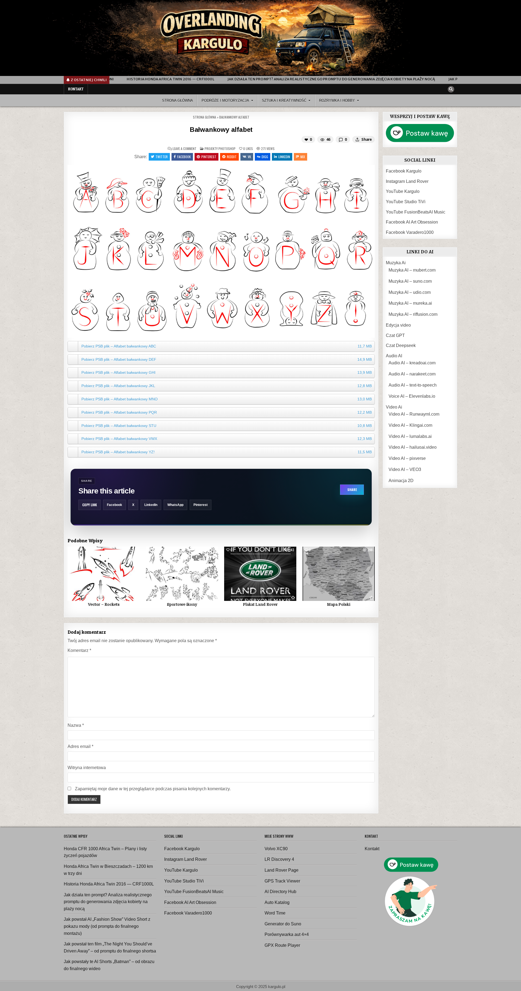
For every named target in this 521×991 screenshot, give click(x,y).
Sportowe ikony (182, 604)
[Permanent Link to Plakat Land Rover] (260, 574)
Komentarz (79, 650)
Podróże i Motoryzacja (225, 100)
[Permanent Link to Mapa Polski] (339, 574)
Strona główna (204, 117)
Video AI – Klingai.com (410, 425)
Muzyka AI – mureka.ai (410, 303)
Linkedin (284, 156)
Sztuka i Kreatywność (284, 100)
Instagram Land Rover (407, 181)
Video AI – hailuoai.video (413, 447)
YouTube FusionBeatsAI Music (415, 212)
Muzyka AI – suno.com (410, 281)
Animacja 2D (401, 480)
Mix (302, 156)
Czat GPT (395, 335)
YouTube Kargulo (403, 191)
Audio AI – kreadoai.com (412, 363)
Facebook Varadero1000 (410, 232)
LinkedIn (150, 505)
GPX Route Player (282, 945)
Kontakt (76, 89)
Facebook (184, 156)
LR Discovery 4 (279, 859)
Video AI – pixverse (407, 458)
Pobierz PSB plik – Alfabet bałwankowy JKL (226, 386)
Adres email (80, 746)
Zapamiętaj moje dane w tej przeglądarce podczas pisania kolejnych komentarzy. (153, 788)
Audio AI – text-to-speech (413, 385)
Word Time (275, 913)
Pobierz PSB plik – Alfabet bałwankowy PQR (226, 412)
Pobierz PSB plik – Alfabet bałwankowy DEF (226, 359)
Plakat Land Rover (260, 604)
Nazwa (76, 725)
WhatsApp (175, 505)
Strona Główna (177, 100)
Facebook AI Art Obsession (412, 222)
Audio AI (394, 355)
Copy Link (89, 504)
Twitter (161, 156)
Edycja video (398, 325)
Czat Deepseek (401, 345)
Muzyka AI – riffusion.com (413, 314)
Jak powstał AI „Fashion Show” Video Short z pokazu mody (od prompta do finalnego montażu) (107, 926)
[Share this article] (357, 139)
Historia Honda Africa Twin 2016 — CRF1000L (109, 884)
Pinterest (208, 156)
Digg (265, 156)
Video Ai (394, 407)
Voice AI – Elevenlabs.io (412, 396)
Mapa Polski (338, 604)
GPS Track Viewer (282, 881)
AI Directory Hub (280, 891)
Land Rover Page (281, 870)
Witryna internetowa (87, 767)
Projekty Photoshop (220, 148)
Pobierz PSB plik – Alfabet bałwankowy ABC (226, 346)
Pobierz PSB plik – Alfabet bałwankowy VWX (226, 438)
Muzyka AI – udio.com (410, 292)
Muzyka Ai (396, 262)
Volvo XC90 (276, 848)
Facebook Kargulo (403, 171)
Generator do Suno (283, 924)
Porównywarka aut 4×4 (287, 934)
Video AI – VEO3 (405, 469)
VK (249, 156)
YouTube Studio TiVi (405, 201)
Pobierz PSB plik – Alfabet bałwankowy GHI (226, 372)
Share (352, 489)
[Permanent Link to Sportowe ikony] (182, 574)
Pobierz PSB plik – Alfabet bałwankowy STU (226, 425)
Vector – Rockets (104, 604)
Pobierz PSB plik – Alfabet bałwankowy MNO (226, 399)
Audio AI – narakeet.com (412, 374)
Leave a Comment (184, 148)
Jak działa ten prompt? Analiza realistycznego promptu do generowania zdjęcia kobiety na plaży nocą (108, 902)
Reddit (232, 156)
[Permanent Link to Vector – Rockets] (104, 574)
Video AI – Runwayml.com (414, 414)
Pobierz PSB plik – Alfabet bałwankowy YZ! (226, 452)
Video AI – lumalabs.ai (410, 436)
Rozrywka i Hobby (337, 100)
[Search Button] (451, 89)
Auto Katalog (277, 902)
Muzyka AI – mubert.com (412, 270)
